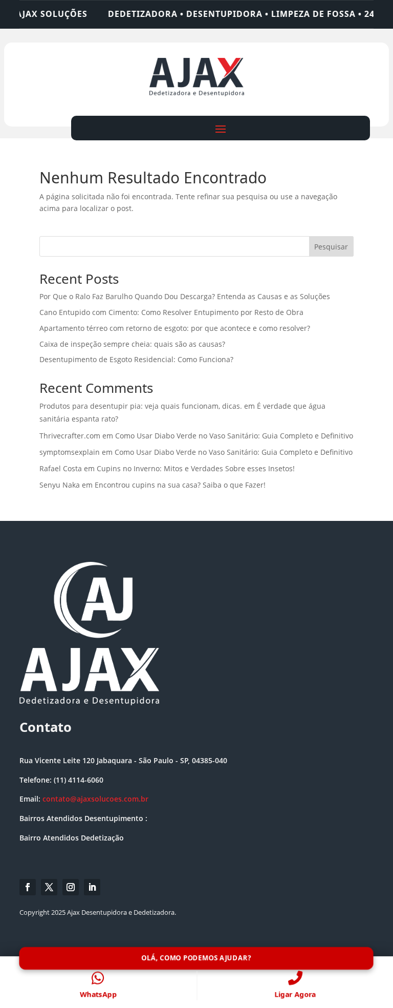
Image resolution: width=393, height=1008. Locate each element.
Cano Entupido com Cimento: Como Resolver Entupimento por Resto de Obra (171, 312)
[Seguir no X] (49, 887)
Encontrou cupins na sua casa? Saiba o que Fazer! (180, 485)
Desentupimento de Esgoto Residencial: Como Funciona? (136, 359)
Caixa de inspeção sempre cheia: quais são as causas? (132, 344)
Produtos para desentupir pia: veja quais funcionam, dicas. (140, 406)
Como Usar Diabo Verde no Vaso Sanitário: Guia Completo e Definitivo (234, 435)
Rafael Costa (60, 468)
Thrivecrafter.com (69, 435)
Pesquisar (331, 246)
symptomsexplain (69, 452)
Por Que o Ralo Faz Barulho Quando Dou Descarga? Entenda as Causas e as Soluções (184, 296)
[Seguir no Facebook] (27, 887)
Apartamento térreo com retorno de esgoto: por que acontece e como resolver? (174, 328)
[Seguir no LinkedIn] (92, 887)
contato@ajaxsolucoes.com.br (95, 799)
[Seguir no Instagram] (70, 887)
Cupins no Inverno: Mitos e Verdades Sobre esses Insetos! (196, 468)
